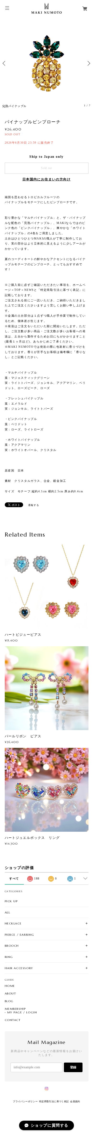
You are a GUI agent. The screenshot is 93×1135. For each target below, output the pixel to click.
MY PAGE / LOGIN (22, 1012)
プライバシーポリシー (25, 1101)
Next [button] (88, 63)
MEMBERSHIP (15, 1008)
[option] (46, 63)
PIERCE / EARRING (20, 934)
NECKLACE (13, 923)
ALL (7, 912)
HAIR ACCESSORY (19, 968)
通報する (33, 505)
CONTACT (13, 1020)
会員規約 (75, 1101)
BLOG (9, 1001)
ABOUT (10, 993)
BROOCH (12, 945)
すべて (14, 878)
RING (9, 957)
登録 (73, 1067)
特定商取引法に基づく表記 (54, 1101)
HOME (10, 986)
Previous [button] (5, 63)
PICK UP (11, 901)
